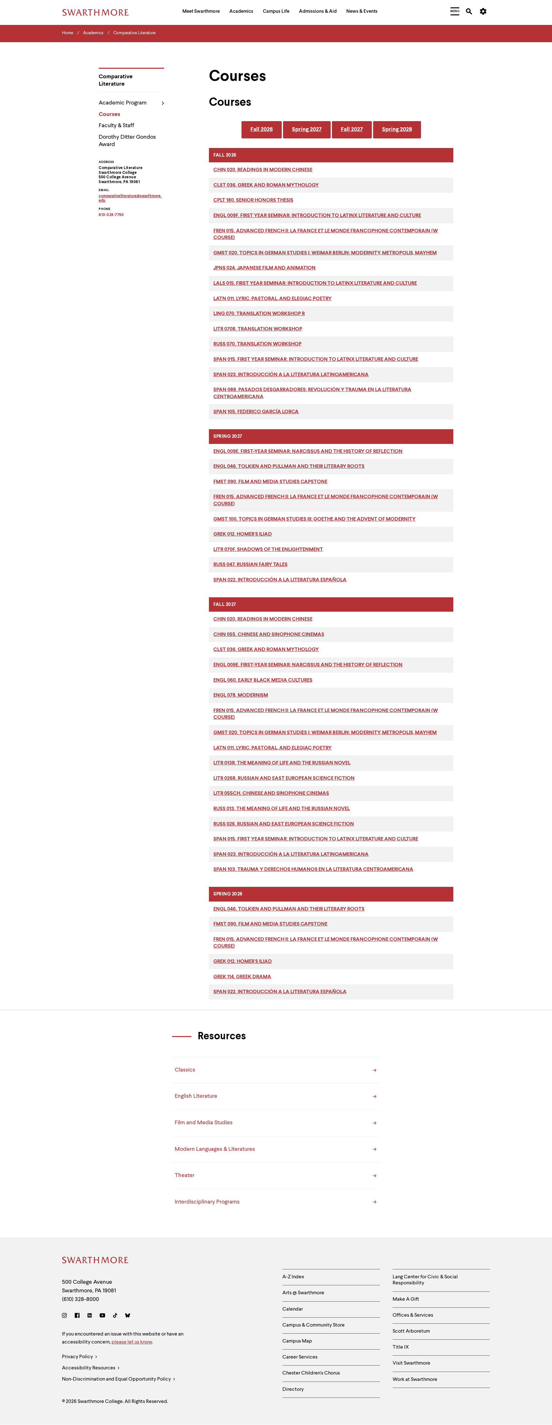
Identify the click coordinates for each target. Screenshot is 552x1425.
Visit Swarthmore (411, 1363)
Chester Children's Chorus (311, 1373)
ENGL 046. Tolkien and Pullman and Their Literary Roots (288, 466)
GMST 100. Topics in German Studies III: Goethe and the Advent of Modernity (314, 519)
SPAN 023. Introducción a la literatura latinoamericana (291, 374)
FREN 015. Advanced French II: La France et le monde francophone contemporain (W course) (325, 234)
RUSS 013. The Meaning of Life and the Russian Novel (281, 808)
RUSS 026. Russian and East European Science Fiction (283, 824)
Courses (109, 114)
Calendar (292, 1309)
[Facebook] (77, 1316)
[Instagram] (65, 1316)
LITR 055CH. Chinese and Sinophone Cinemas (271, 793)
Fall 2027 (352, 129)
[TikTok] (115, 1316)
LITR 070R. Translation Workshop (257, 329)
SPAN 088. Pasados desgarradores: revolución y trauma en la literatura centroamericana (312, 393)
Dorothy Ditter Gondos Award (127, 140)
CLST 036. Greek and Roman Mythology (266, 185)
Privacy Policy (78, 1356)
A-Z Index (293, 1277)
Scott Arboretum (411, 1331)
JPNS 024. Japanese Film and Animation (264, 268)
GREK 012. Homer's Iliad (242, 534)
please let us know (131, 1342)
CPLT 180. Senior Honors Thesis (253, 200)
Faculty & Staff (116, 125)
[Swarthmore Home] (95, 1261)
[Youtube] (102, 1316)
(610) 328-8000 (80, 1299)
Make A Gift (406, 1299)
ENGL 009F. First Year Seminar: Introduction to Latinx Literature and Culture (317, 215)
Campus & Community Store (313, 1325)
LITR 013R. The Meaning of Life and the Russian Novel (281, 763)
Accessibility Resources (89, 1368)
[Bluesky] (128, 1316)
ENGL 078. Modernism (240, 695)
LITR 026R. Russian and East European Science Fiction (284, 778)
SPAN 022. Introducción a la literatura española (280, 580)
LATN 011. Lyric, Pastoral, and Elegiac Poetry (272, 298)
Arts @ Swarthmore (303, 1293)
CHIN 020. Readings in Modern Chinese (262, 170)
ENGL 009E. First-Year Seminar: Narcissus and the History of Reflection (307, 451)
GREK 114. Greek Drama (242, 977)
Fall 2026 (261, 129)
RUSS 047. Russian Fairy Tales (250, 564)
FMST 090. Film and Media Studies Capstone (270, 481)
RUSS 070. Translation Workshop (257, 344)
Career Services (300, 1357)
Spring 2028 (397, 129)
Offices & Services (413, 1315)
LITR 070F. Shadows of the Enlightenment (268, 549)
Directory (293, 1389)
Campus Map (297, 1341)
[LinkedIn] (89, 1316)
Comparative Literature (116, 80)
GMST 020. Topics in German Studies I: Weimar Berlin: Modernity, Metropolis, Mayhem (325, 253)
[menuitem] (201, 12)
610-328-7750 (111, 215)
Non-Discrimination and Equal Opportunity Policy (117, 1379)
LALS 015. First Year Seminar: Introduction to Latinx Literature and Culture (315, 283)
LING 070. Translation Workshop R (259, 313)
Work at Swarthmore (415, 1379)
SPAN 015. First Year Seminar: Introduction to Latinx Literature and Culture (315, 359)
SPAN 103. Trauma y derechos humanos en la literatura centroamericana (313, 869)
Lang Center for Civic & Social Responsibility (425, 1280)
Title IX (401, 1347)
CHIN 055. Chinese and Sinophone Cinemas (268, 634)
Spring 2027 (307, 129)
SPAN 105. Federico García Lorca (256, 411)
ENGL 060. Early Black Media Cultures (262, 680)
